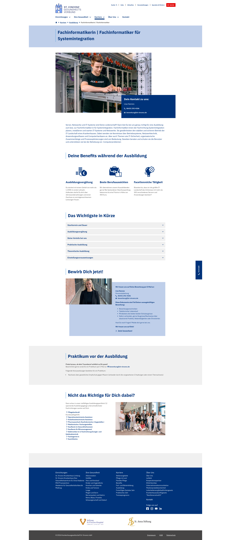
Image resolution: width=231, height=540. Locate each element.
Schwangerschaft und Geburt (96, 500)
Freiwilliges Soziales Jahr (125, 490)
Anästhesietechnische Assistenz (80, 420)
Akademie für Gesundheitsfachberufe (69, 485)
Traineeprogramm (122, 495)
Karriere (63, 22)
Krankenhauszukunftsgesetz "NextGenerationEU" (156, 494)
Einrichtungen (61, 472)
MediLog (58, 488)
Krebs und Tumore (92, 488)
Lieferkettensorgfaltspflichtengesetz (159, 490)
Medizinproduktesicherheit (156, 488)
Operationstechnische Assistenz (80, 417)
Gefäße (88, 478)
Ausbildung (73, 22)
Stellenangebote (122, 476)
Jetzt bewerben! (125, 331)
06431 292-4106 (132, 108)
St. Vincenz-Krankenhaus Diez (66, 478)
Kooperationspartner (153, 480)
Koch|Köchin (73, 439)
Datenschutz (171, 535)
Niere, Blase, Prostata (94, 498)
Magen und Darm (92, 493)
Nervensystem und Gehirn (95, 495)
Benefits (119, 483)
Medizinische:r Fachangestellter (80, 424)
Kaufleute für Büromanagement (80, 429)
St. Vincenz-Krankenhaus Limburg (67, 476)
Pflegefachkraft (74, 412)
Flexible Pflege (121, 480)
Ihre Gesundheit (93, 472)
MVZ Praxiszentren (62, 483)
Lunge (88, 490)
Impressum (151, 535)
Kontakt (149, 499)
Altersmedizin (91, 476)
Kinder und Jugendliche (94, 483)
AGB (161, 535)
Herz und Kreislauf (92, 480)
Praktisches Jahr (122, 493)
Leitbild (149, 478)
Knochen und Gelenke (94, 485)
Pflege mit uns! (121, 478)
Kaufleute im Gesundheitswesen (80, 427)
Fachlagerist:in (73, 437)
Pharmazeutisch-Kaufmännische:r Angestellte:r (86, 422)
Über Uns (150, 472)
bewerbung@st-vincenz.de (136, 112)
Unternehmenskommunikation (157, 485)
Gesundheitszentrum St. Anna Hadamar (69, 480)
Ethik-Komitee (151, 483)
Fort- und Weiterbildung (124, 485)
